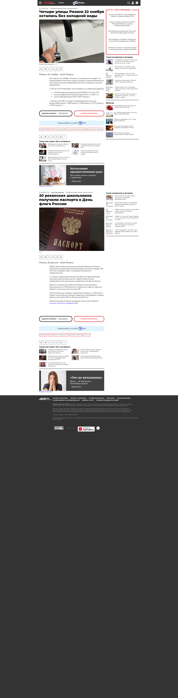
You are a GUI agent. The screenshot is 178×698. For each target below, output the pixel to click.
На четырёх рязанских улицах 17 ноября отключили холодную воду (91, 145)
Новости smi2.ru (46, 186)
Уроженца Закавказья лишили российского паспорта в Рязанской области (58, 351)
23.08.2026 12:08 (44, 192)
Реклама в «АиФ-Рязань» (79, 398)
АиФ (56, 64)
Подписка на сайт (88, 400)
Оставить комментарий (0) (89, 113)
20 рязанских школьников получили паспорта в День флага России (122, 32)
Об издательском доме (96, 398)
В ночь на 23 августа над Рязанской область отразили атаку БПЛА (122, 15)
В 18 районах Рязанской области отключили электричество (58, 145)
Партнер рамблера (70, 428)
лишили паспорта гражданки (62, 303)
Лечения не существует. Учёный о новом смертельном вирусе (125, 81)
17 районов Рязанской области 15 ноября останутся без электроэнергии (58, 152)
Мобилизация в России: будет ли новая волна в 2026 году (125, 106)
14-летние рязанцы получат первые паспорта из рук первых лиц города (58, 364)
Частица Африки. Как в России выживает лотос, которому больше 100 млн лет (126, 75)
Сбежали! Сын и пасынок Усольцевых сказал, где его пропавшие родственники (127, 211)
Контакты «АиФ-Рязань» (60, 398)
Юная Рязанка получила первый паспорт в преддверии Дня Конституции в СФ (58, 357)
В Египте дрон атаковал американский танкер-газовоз (124, 133)
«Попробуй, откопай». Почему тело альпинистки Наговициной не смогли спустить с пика (126, 61)
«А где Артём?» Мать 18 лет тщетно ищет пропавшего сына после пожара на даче (126, 224)
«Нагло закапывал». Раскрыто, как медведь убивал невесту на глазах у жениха (126, 231)
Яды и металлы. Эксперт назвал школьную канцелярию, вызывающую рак (125, 197)
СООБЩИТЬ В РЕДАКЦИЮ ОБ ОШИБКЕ (107, 400)
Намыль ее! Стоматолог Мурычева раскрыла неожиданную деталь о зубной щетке (126, 204)
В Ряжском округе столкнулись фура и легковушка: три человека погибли (122, 48)
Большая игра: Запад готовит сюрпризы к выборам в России (124, 126)
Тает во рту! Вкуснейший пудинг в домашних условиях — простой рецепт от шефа (126, 95)
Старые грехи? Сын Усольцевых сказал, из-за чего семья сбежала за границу (126, 88)
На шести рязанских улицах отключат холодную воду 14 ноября (89, 152)
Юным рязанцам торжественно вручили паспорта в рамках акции (91, 357)
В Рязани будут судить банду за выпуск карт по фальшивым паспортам (91, 351)
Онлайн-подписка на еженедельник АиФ (66, 400)
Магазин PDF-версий (123, 398)
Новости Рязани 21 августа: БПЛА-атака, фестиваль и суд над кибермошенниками (122, 23)
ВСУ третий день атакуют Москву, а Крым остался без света (125, 113)
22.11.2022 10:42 (43, 8)
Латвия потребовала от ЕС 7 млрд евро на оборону (125, 120)
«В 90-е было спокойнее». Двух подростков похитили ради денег (125, 67)
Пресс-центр (111, 398)
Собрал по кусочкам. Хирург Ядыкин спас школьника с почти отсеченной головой (127, 217)
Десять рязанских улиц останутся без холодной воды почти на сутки (59, 159)
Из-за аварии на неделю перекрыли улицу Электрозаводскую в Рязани (122, 40)
